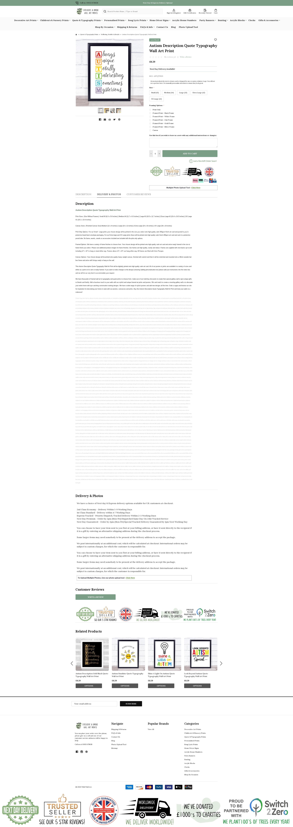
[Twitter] (114, 119)
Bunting (222, 20)
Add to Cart (190, 153)
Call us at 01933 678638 (83, 744)
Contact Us (162, 27)
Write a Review (185, 57)
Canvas (155, 130)
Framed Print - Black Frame (163, 113)
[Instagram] (82, 752)
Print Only (156, 110)
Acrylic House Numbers (184, 20)
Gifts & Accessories (268, 20)
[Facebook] (100, 119)
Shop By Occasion (104, 27)
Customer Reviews (139, 194)
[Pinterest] (119, 119)
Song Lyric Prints (137, 20)
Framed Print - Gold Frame (163, 123)
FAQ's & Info (146, 27)
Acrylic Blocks (237, 20)
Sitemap (114, 748)
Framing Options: (156, 105)
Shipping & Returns (127, 27)
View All (151, 729)
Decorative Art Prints (25, 20)
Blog (173, 27)
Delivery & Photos (109, 194)
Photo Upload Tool (188, 27)
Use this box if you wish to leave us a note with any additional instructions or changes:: (183, 135)
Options (88, 686)
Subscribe (131, 704)
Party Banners (206, 20)
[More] (37, 20)
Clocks (251, 20)
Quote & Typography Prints (86, 20)
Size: (151, 88)
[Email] (105, 119)
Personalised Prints (114, 20)
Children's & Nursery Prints (54, 20)
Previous (72, 663)
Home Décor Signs (159, 20)
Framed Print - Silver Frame (163, 127)
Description (83, 194)
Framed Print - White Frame (164, 116)
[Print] (110, 119)
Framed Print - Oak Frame (163, 120)
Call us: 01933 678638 (89, 3)
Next (221, 663)
